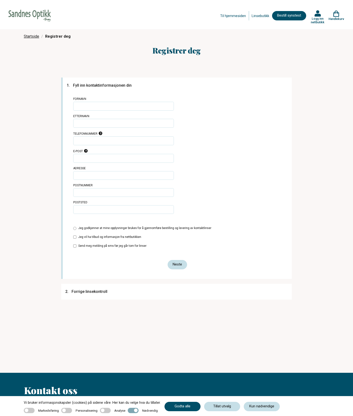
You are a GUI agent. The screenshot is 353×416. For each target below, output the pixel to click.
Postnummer (83, 185)
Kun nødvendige (261, 406)
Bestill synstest (289, 15)
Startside (31, 36)
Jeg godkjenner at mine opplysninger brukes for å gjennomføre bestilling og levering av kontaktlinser (144, 228)
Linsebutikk (260, 16)
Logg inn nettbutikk (317, 20)
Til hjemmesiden (233, 16)
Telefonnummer (85, 133)
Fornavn (79, 99)
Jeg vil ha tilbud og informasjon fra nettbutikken (109, 237)
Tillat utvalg (222, 406)
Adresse (79, 168)
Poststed (80, 202)
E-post (78, 151)
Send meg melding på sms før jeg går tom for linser (112, 245)
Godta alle (182, 406)
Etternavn (81, 116)
